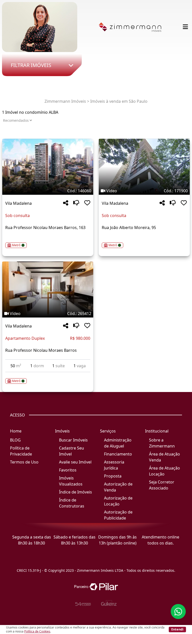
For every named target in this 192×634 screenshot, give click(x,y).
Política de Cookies (37, 631)
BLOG (15, 440)
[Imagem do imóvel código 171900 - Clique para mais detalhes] (144, 167)
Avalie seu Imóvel (75, 462)
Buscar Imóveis (73, 440)
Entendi (177, 629)
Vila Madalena (18, 203)
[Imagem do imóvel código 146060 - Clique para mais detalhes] (47, 167)
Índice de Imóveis (75, 492)
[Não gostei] (76, 203)
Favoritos (67, 470)
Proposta (113, 476)
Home (16, 431)
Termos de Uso (24, 462)
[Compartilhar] (65, 203)
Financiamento (118, 454)
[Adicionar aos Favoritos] (87, 203)
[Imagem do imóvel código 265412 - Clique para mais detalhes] (47, 290)
